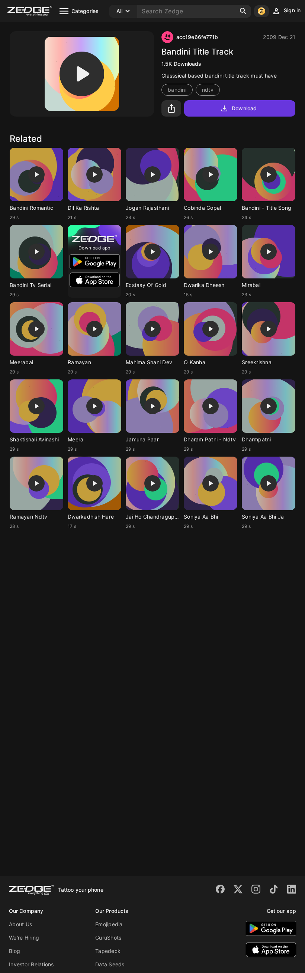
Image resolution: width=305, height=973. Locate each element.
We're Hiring (24, 937)
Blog (14, 951)
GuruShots (108, 937)
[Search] (243, 11)
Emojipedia (109, 924)
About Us (20, 924)
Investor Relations (31, 964)
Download (244, 108)
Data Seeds (110, 964)
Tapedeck (108, 951)
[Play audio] (82, 74)
